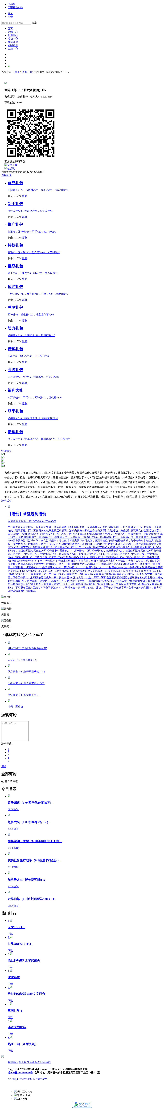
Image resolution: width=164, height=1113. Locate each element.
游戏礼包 (6, 175)
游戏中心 (13, 32)
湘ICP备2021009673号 (20, 1072)
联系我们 (45, 1062)
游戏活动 (6, 500)
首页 (10, 28)
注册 (10, 16)
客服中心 (13, 48)
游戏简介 (6, 451)
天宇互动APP (15, 7)
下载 (10, 933)
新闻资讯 (13, 45)
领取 (24, 196)
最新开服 (13, 42)
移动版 (11, 4)
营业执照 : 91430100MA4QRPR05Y (27, 1079)
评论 (3, 766)
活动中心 (13, 38)
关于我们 (24, 1062)
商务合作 (34, 1062)
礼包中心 (13, 35)
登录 (10, 13)
